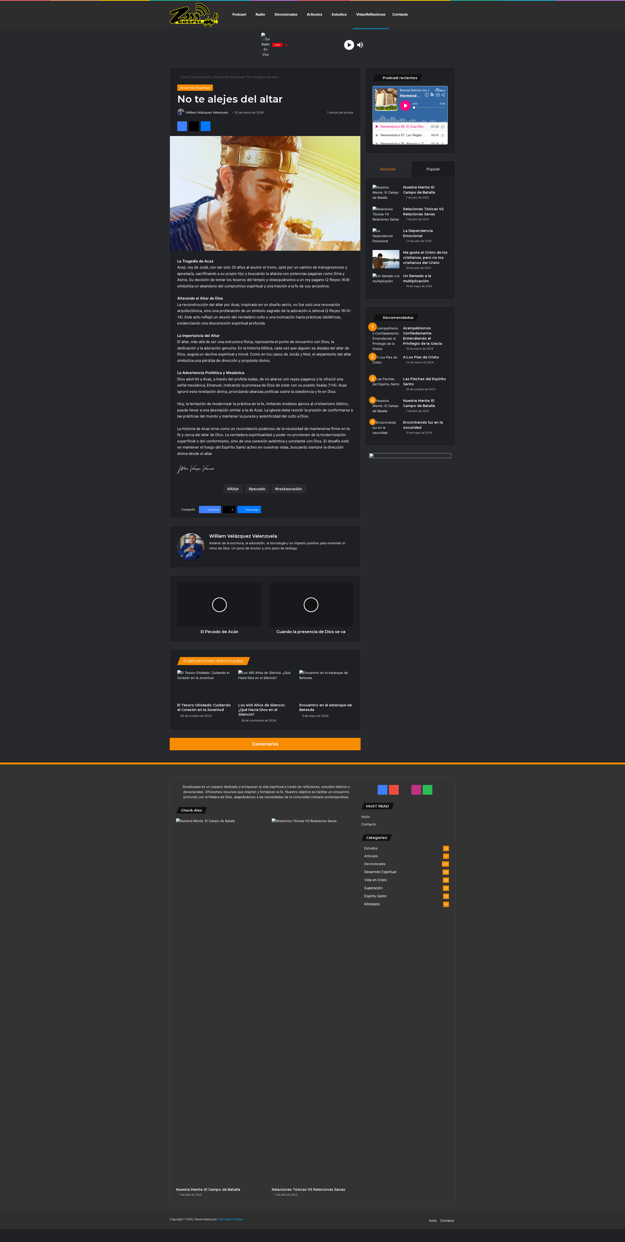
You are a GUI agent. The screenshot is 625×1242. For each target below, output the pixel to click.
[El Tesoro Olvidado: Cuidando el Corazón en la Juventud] (204, 685)
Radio (260, 14)
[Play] (349, 45)
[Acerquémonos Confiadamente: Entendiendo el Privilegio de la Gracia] (386, 338)
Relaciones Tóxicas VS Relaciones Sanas (308, 1189)
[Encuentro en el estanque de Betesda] (326, 685)
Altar (234, 488)
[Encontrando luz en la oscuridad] (386, 429)
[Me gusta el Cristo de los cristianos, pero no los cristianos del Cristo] (386, 259)
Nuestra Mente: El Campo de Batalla (208, 1189)
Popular (433, 169)
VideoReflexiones (370, 14)
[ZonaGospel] (194, 14)
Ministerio (372, 904)
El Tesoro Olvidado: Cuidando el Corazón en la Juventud (204, 707)
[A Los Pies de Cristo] (386, 364)
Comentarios (265, 743)
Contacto (400, 14)
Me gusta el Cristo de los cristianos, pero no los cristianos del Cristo (425, 257)
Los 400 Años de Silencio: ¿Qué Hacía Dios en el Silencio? (261, 710)
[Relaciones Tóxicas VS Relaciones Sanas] (386, 216)
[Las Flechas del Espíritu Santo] (386, 385)
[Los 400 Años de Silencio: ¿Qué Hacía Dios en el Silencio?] (265, 685)
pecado (258, 488)
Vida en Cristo (375, 880)
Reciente (388, 169)
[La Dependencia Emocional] (386, 237)
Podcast (239, 14)
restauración (290, 488)
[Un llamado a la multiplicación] (386, 282)
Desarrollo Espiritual (229, 77)
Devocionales (286, 14)
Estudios (339, 14)
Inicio (184, 77)
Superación (373, 888)
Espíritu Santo (375, 896)
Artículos (314, 14)
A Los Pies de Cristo (421, 357)
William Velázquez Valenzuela (207, 112)
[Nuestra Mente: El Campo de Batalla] (386, 194)
